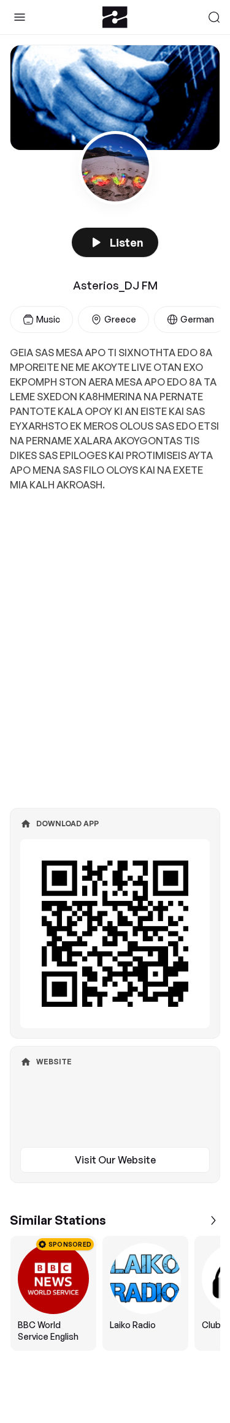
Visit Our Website (115, 1160)
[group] (115, 1293)
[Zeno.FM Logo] (115, 17)
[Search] (214, 17)
